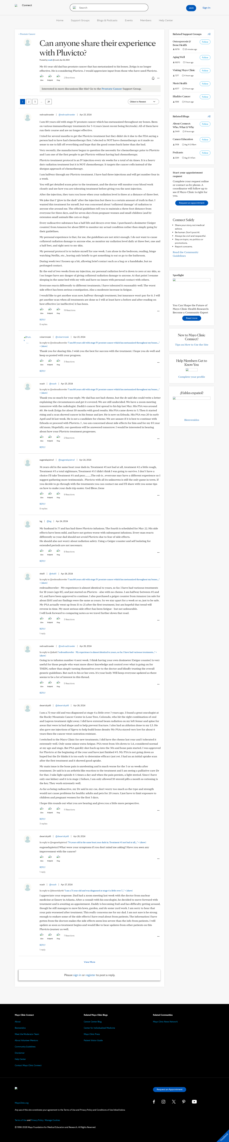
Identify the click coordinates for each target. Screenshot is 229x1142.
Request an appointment (191, 202)
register (90, 975)
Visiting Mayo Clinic (184, 70)
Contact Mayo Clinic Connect (28, 1065)
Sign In (206, 7)
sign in (77, 975)
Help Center (166, 20)
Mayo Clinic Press (92, 1034)
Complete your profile (191, 376)
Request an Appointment (169, 1089)
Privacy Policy (37, 1120)
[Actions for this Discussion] (158, 78)
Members (145, 20)
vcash (53, 60)
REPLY (42, 319)
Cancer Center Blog (93, 1021)
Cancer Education (183, 139)
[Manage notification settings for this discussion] (153, 78)
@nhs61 (52, 573)
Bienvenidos (191, 419)
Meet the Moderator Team (27, 1034)
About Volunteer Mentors (26, 1040)
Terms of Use (21, 1120)
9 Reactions (69, 494)
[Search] (73, 7)
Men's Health (180, 83)
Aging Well (179, 57)
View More (89, 961)
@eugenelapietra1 (66, 460)
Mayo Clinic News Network (165, 1021)
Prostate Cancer (27, 34)
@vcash (52, 383)
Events (129, 20)
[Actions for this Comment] (158, 311)
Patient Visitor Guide (93, 1040)
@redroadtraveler (67, 114)
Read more (191, 317)
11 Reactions (69, 809)
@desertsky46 (62, 705)
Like (41, 80)
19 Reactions (69, 310)
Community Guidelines (25, 1046)
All (209, 34)
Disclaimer (20, 1053)
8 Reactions (69, 551)
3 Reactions (69, 361)
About (18, 1021)
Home (59, 20)
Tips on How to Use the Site (191, 344)
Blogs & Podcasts (107, 20)
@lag (49, 521)
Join (191, 7)
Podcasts (178, 152)
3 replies (43, 823)
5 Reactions (69, 683)
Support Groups (80, 20)
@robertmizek (62, 337)
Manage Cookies (52, 1120)
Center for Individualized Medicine (99, 1028)
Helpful (50, 80)
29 (49, 101)
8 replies (43, 324)
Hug (58, 80)
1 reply (42, 633)
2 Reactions (69, 77)
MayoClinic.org (22, 1103)
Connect (26, 5)
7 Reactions (69, 935)
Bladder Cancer (181, 96)
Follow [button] (205, 42)
